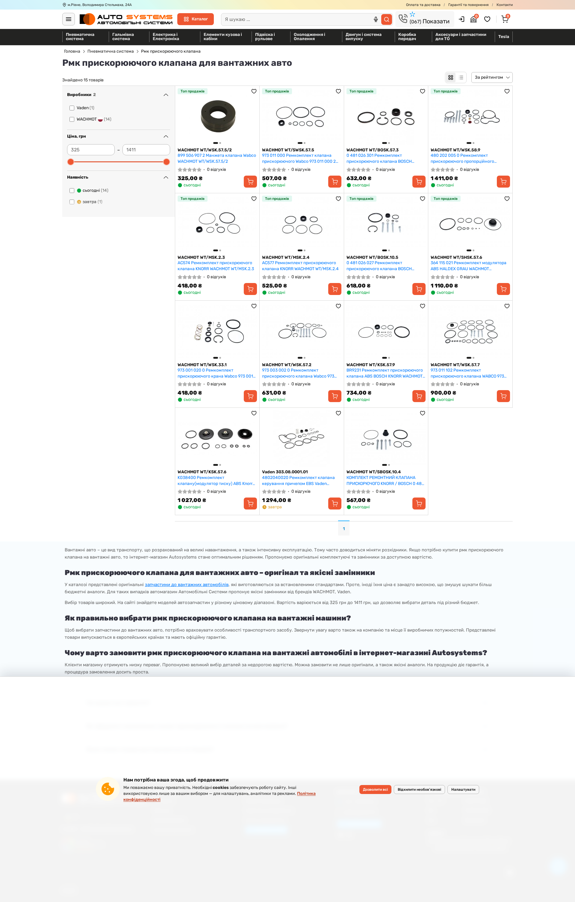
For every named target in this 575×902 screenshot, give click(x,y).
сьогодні (95, 190)
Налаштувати (463, 789)
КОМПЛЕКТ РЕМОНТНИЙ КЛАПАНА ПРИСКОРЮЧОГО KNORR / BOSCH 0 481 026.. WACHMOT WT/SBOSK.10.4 (384, 480)
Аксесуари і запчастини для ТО (460, 36)
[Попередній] (183, 116)
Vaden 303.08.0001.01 (285, 471)
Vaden (85, 107)
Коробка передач (407, 36)
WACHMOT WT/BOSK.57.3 (372, 150)
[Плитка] (451, 77)
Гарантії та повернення (468, 5)
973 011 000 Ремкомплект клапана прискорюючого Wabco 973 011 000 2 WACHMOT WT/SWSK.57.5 (299, 158)
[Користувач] (461, 19)
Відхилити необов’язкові (419, 789)
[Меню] (68, 19)
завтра (92, 201)
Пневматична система (80, 36)
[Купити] (250, 182)
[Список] (461, 77)
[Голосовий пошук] (376, 19)
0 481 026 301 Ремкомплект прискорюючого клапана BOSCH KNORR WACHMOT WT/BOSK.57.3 (379, 158)
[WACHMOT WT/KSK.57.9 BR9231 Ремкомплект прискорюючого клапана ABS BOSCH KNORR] (386, 331)
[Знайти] (386, 19)
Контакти (505, 5)
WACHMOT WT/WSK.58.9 (455, 150)
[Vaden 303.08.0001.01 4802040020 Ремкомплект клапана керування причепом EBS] (301, 438)
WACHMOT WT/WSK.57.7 (455, 364)
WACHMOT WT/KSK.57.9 (370, 364)
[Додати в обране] (254, 91)
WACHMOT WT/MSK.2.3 (201, 257)
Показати (430, 21)
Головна (72, 51)
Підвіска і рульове (265, 36)
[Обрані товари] (488, 19)
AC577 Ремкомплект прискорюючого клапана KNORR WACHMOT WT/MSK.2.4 (300, 265)
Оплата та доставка (423, 5)
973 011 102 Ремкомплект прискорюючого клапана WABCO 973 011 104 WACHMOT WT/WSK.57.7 (467, 373)
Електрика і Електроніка (166, 36)
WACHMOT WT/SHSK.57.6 (456, 257)
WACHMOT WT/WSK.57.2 (286, 364)
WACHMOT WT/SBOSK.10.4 (373, 471)
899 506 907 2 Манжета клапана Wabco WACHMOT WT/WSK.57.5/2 (217, 158)
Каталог (200, 19)
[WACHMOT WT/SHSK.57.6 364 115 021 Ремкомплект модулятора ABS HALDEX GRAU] (470, 224)
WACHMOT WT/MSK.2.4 (285, 257)
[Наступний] (251, 116)
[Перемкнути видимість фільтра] (166, 95)
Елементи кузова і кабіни (223, 36)
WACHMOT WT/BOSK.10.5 (372, 257)
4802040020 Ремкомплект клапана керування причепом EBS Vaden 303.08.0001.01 (298, 480)
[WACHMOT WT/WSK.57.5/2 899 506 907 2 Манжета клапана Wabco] (217, 116)
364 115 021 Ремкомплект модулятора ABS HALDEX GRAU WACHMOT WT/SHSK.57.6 (468, 265)
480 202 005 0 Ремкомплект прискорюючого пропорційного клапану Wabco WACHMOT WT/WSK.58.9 (470, 158)
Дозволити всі (375, 789)
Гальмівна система (123, 36)
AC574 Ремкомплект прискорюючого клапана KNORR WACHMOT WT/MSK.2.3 (216, 265)
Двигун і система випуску (364, 36)
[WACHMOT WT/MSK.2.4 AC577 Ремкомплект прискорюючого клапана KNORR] (301, 224)
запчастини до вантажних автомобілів (187, 584)
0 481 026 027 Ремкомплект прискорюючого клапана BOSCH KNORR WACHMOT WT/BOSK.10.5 (379, 265)
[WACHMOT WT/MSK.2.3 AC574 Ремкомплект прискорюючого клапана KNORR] (217, 224)
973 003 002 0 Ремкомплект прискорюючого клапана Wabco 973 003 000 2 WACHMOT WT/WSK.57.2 (298, 373)
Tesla (503, 36)
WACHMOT (94, 119)
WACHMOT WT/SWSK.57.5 (288, 150)
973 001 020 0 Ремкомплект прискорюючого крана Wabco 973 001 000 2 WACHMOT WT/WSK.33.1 (215, 373)
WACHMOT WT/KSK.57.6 (202, 471)
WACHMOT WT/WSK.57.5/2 (205, 150)
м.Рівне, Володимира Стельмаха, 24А (100, 5)
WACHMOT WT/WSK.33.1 (202, 364)
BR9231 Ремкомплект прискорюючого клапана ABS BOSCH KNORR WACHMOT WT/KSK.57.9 (384, 373)
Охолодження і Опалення (309, 36)
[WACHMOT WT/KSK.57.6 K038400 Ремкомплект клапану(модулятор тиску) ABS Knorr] (217, 438)
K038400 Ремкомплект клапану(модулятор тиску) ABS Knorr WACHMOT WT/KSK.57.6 (215, 480)
